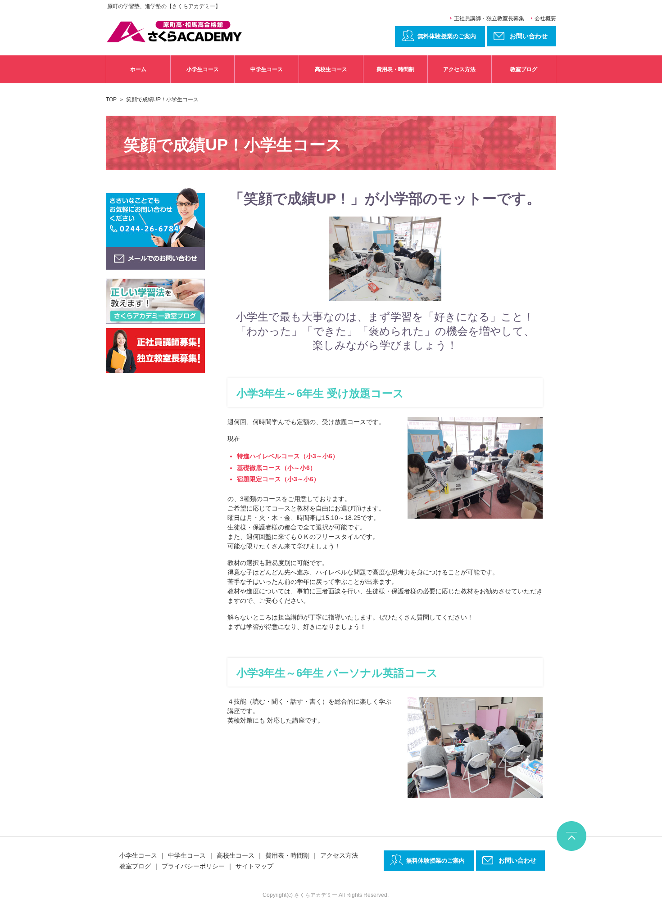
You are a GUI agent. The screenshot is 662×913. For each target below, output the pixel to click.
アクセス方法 (459, 69)
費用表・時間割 (395, 69)
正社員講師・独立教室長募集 (489, 18)
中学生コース (266, 69)
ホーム (138, 69)
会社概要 (545, 18)
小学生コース (202, 69)
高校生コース (331, 69)
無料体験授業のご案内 (446, 36)
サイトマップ (254, 866)
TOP (111, 99)
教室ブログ (523, 69)
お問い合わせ (517, 860)
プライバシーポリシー (193, 866)
